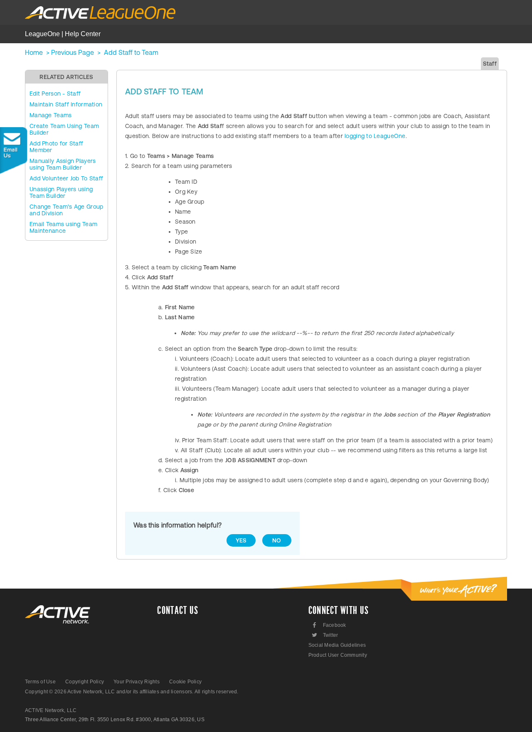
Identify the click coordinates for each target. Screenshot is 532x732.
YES (241, 540)
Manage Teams (50, 115)
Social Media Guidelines (337, 645)
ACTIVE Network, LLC (51, 710)
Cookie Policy (185, 682)
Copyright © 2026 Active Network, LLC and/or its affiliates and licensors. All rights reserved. (132, 692)
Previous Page (72, 52)
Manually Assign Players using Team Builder (63, 164)
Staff (490, 63)
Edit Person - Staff (55, 93)
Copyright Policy (84, 682)
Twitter (324, 635)
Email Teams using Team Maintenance (63, 227)
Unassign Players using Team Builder (61, 192)
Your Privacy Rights (136, 682)
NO (276, 540)
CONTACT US (177, 610)
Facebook (329, 625)
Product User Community (337, 655)
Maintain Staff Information (66, 104)
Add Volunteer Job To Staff (66, 178)
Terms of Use (40, 682)
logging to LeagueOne (375, 136)
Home (34, 52)
